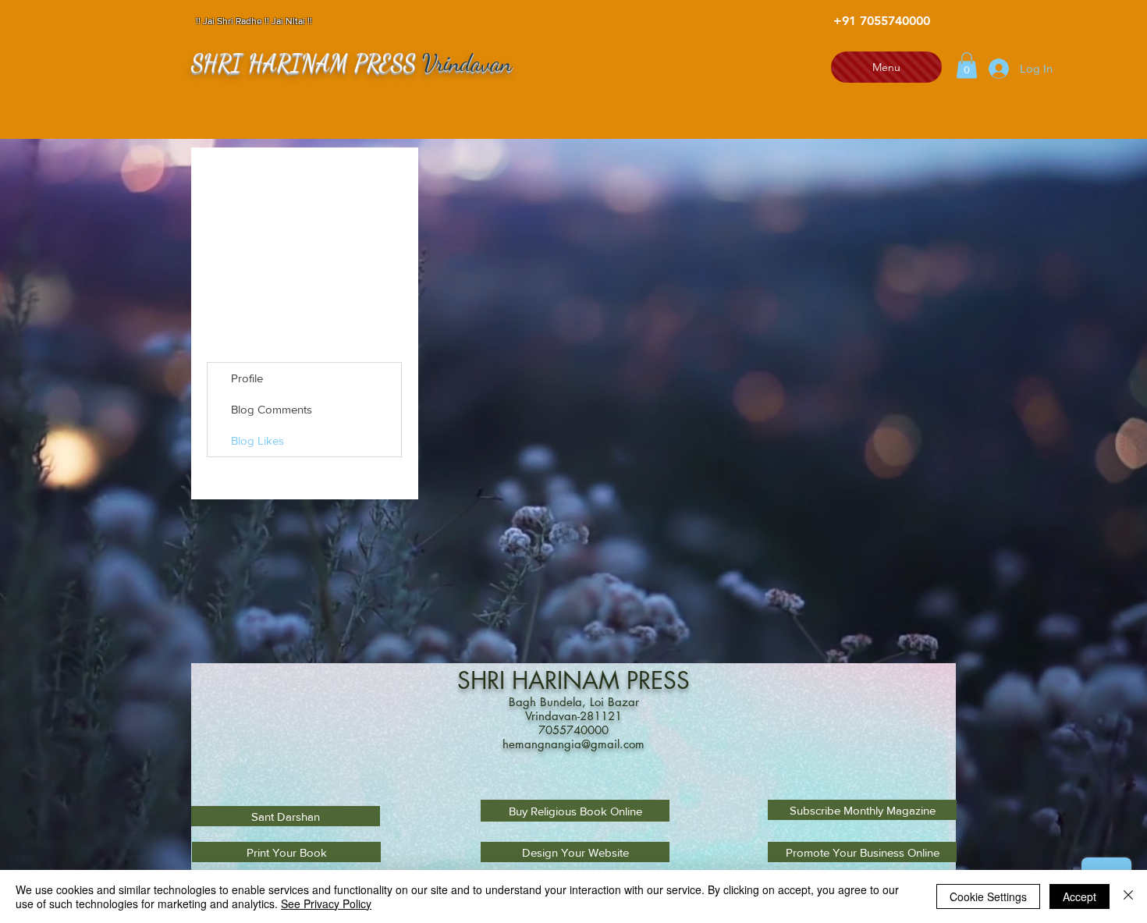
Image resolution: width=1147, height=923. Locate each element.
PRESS (658, 680)
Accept (1079, 896)
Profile (247, 378)
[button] (967, 65)
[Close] (1128, 896)
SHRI (484, 680)
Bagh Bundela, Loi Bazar (574, 701)
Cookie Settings (988, 896)
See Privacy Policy (326, 903)
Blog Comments (271, 409)
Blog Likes (257, 440)
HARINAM (569, 680)
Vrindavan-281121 (573, 715)
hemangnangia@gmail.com (573, 744)
